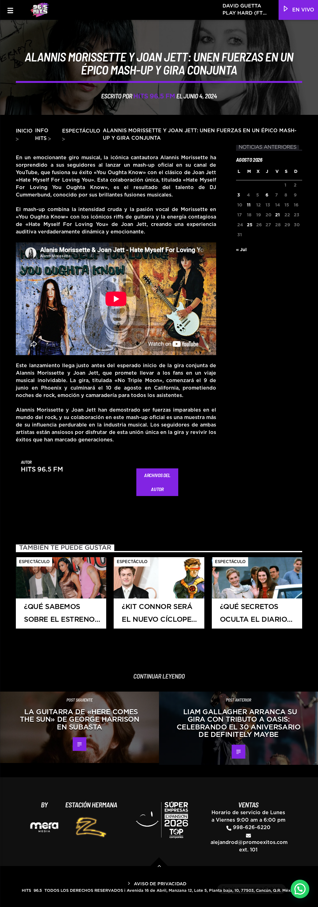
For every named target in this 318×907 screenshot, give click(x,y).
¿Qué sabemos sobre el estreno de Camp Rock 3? (59, 616)
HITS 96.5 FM (154, 96)
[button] (300, 889)
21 (277, 215)
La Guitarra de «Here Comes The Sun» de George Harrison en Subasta (79, 720)
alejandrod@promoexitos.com (249, 842)
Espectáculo (81, 131)
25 (249, 225)
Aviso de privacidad (160, 884)
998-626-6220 (251, 827)
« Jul (241, 250)
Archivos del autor (157, 482)
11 (249, 205)
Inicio (24, 131)
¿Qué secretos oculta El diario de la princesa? (253, 616)
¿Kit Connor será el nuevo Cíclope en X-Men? (157, 616)
